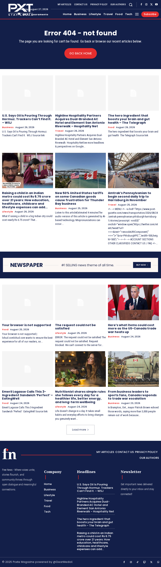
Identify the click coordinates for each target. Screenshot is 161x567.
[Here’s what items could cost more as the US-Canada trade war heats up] (133, 302)
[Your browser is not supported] (27, 302)
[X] (151, 4)
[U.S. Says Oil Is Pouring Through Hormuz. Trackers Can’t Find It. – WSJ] (27, 93)
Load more (79, 429)
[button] (130, 4)
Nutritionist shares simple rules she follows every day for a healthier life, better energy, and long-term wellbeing (80, 397)
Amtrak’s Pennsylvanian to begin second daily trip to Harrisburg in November (129, 196)
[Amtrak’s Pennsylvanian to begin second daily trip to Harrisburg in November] (133, 170)
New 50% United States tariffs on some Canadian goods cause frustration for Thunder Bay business (79, 198)
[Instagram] (146, 4)
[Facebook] (141, 4)
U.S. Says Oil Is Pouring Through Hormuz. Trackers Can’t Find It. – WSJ (27, 119)
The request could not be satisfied (75, 327)
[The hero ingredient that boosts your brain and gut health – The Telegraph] (133, 93)
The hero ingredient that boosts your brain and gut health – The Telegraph (129, 119)
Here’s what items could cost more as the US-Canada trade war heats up (132, 328)
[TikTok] (138, 562)
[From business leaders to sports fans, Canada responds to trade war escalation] (133, 369)
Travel (59, 131)
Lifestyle (7, 211)
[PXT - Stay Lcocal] (8, 10)
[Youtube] (156, 4)
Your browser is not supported (26, 325)
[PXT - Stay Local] (9, 453)
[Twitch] (145, 562)
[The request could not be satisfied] (80, 302)
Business (8, 127)
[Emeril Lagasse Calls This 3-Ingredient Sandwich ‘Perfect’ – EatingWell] (27, 369)
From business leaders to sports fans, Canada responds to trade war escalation (132, 395)
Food (111, 127)
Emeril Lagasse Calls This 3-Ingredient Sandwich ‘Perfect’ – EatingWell (27, 395)
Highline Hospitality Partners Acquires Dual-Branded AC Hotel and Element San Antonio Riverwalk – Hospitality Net (80, 120)
